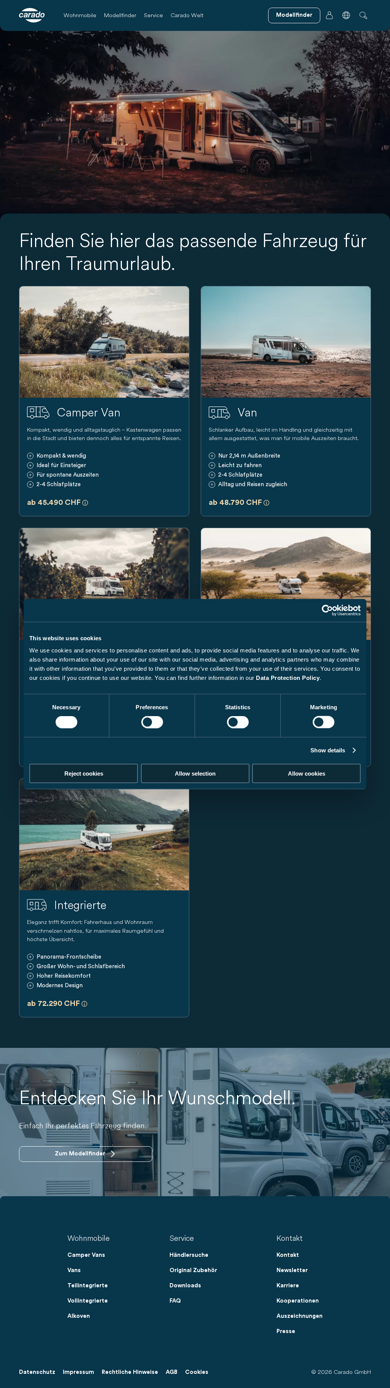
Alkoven (78, 1316)
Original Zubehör (193, 1270)
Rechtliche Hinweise (130, 1372)
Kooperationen (298, 1301)
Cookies (196, 1372)
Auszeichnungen (300, 1316)
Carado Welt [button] (187, 15)
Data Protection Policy (288, 677)
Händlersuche (188, 1255)
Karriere (288, 1285)
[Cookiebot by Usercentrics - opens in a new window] (327, 610)
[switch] (152, 722)
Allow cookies (306, 773)
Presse (286, 1331)
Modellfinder (120, 15)
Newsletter (292, 1270)
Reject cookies (83, 773)
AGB (171, 1372)
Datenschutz (37, 1372)
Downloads (185, 1285)
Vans (74, 1270)
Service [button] (153, 15)
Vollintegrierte (87, 1301)
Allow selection (195, 773)
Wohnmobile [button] (80, 15)
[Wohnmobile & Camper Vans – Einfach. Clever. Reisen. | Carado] (32, 15)
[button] (346, 15)
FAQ (175, 1301)
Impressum (78, 1372)
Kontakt (288, 1255)
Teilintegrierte (87, 1285)
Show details (327, 750)
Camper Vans (86, 1255)
